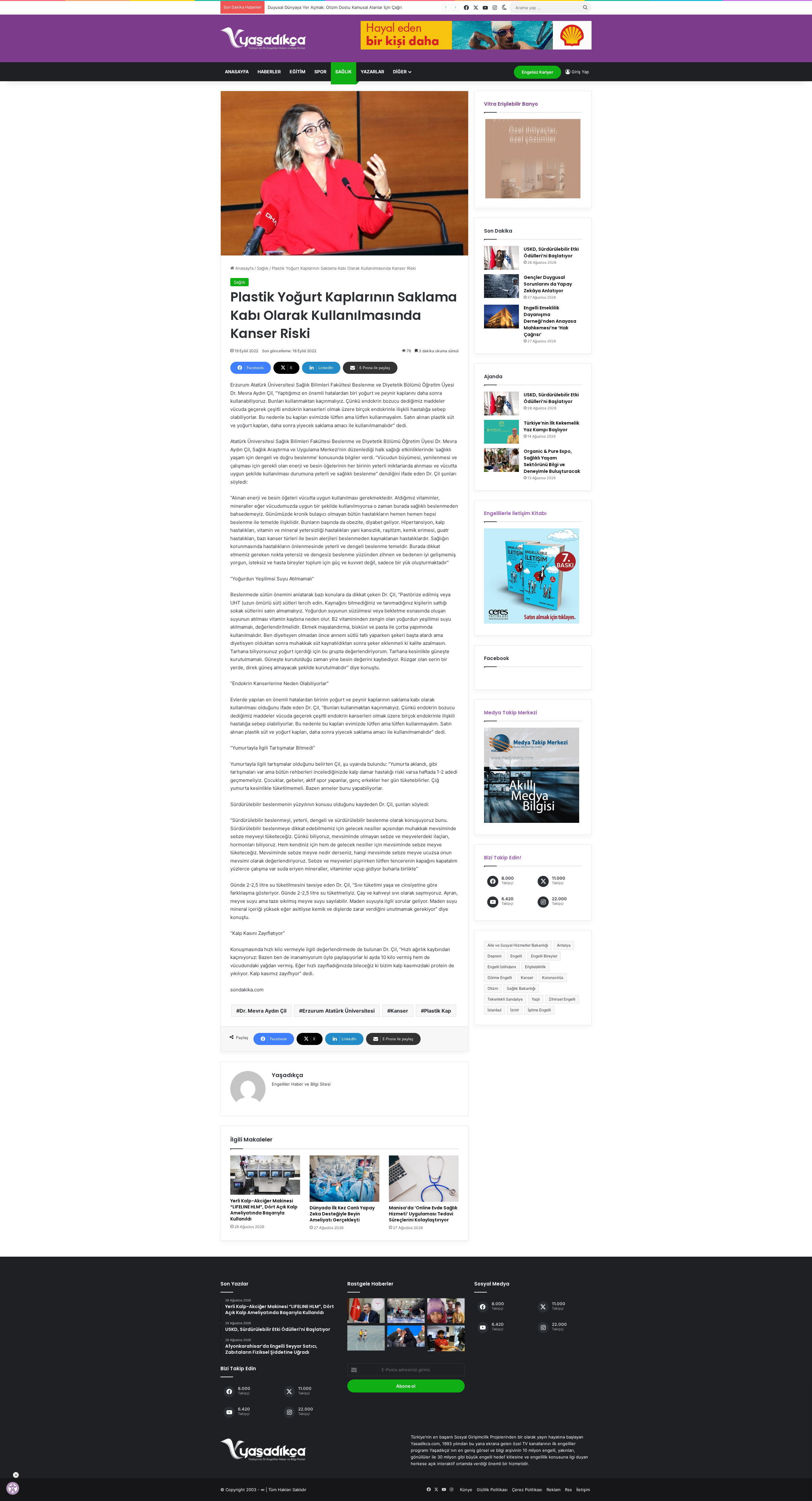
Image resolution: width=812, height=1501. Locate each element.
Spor (320, 71)
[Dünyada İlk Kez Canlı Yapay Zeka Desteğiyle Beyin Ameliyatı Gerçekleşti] (344, 1178)
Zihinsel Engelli (562, 999)
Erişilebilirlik (535, 966)
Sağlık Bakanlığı (521, 988)
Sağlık (262, 268)
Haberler (269, 71)
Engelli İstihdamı (502, 966)
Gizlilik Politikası (492, 1489)
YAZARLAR (372, 71)
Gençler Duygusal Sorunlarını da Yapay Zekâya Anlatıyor (548, 284)
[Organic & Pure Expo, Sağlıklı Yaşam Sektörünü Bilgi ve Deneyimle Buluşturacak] (501, 460)
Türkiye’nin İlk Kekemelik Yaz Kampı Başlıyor (551, 426)
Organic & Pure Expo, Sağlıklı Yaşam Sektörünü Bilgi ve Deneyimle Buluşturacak (552, 461)
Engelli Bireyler (544, 956)
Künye (466, 1489)
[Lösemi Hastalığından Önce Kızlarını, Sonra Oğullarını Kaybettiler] (446, 1310)
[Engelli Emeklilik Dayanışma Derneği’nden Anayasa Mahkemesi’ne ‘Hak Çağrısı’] (501, 316)
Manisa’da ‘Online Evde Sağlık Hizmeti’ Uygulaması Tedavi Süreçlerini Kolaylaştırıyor (423, 1214)
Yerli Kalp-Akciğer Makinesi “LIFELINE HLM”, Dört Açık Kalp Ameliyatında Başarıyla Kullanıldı (264, 1210)
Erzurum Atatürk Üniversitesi (338, 1011)
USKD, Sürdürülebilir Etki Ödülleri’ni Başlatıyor (551, 252)
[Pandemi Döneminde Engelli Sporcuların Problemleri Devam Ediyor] (406, 1310)
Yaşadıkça (287, 1075)
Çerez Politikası (527, 1489)
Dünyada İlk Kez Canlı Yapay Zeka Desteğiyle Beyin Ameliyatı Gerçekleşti (342, 1214)
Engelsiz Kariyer (537, 72)
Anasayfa (237, 71)
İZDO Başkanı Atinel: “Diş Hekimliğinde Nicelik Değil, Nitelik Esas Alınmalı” (339, 7)
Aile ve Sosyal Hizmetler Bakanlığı (518, 945)
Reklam (553, 1489)
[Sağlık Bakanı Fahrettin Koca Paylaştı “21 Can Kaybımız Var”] (366, 1310)
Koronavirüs (552, 977)
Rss (568, 1489)
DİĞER (400, 71)
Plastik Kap (437, 1011)
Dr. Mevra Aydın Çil (262, 1011)
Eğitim (297, 71)
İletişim (583, 1489)
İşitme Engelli (539, 1010)
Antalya (564, 945)
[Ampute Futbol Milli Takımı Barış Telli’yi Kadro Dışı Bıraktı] (446, 1338)
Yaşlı (536, 999)
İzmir (514, 1010)
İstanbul (494, 1010)
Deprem (494, 956)
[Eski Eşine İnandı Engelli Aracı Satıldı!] (406, 1336)
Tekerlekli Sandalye (505, 999)
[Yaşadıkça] (263, 38)
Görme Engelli (500, 977)
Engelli (516, 956)
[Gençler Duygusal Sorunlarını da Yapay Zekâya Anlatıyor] (501, 286)
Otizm (493, 988)
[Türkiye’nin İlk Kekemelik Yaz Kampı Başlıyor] (501, 432)
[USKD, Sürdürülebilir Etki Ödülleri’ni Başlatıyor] (501, 258)
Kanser (399, 1011)
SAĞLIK (343, 71)
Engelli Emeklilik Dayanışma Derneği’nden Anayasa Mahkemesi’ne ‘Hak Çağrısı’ (550, 321)
